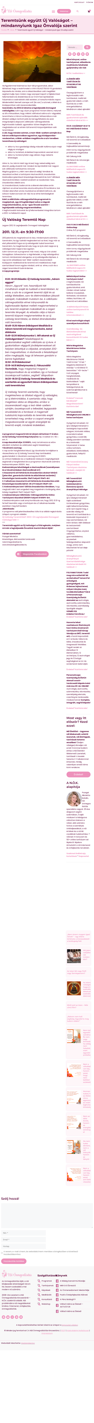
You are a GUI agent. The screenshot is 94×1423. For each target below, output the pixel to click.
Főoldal (4, 30)
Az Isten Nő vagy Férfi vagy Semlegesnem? (76, 972)
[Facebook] (70, 54)
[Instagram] (78, 54)
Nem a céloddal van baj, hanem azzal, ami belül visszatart (87, 1175)
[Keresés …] (74, 47)
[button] (53, 11)
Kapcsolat (79, 2)
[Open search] (77, 11)
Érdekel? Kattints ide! (77, 617)
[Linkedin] (87, 54)
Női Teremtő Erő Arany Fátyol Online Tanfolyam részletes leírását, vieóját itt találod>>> (77, 467)
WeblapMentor (28, 1343)
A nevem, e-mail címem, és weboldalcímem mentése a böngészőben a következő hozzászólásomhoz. (41, 1253)
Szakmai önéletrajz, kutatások (76, 855)
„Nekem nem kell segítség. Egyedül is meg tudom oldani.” (78, 1018)
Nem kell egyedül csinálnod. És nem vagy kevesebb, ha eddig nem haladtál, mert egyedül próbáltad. (87, 1042)
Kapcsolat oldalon (70, 1325)
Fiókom (89, 2)
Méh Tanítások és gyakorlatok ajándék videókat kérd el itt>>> (77, 118)
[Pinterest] (83, 54)
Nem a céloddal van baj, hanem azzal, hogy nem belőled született (87, 1073)
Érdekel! (78, 774)
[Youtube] (74, 54)
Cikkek (12, 30)
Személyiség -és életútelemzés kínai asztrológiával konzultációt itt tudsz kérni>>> (77, 334)
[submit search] (87, 47)
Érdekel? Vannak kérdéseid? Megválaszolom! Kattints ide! (74, 402)
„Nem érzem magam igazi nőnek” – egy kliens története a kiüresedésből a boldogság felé (78, 937)
